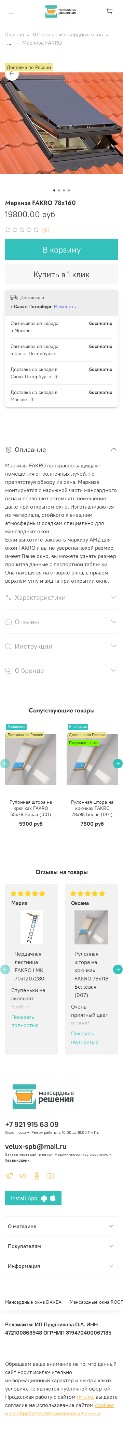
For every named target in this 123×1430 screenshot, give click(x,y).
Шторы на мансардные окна (68, 34)
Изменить (65, 306)
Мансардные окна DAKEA (33, 1302)
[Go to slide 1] (54, 190)
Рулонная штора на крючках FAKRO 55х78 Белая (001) (31, 808)
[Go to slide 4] (69, 190)
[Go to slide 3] (64, 190)
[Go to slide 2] (59, 190)
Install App (26, 1198)
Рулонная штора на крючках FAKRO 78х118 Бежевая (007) (91, 974)
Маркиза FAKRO (42, 42)
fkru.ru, (85, 1396)
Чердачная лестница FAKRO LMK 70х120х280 (29, 966)
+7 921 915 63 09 (32, 1124)
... (9, 42)
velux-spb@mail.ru (36, 1146)
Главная (14, 34)
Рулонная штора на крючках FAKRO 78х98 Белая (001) (92, 808)
